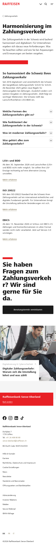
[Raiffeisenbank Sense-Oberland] (11, 4)
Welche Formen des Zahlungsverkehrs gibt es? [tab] (18, 113)
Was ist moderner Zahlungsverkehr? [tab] (24, 132)
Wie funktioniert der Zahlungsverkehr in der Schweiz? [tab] (22, 124)
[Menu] (52, 4)
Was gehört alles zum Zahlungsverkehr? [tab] (16, 142)
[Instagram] (10, 418)
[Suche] (45, 4)
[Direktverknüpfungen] (40, 4)
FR (9, 533)
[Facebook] (5, 418)
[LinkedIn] (16, 418)
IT (13, 533)
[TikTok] (22, 418)
